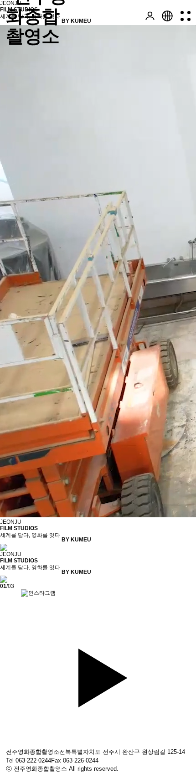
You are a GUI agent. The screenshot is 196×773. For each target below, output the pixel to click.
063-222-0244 (33, 760)
